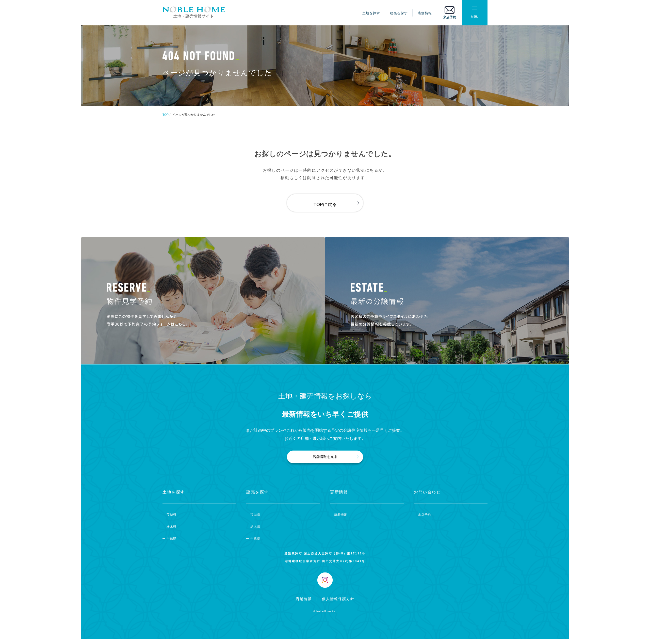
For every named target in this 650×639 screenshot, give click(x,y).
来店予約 (424, 515)
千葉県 (171, 538)
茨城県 (171, 515)
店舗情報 (425, 13)
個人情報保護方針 (338, 599)
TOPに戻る (325, 204)
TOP (165, 115)
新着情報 (340, 515)
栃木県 (171, 527)
